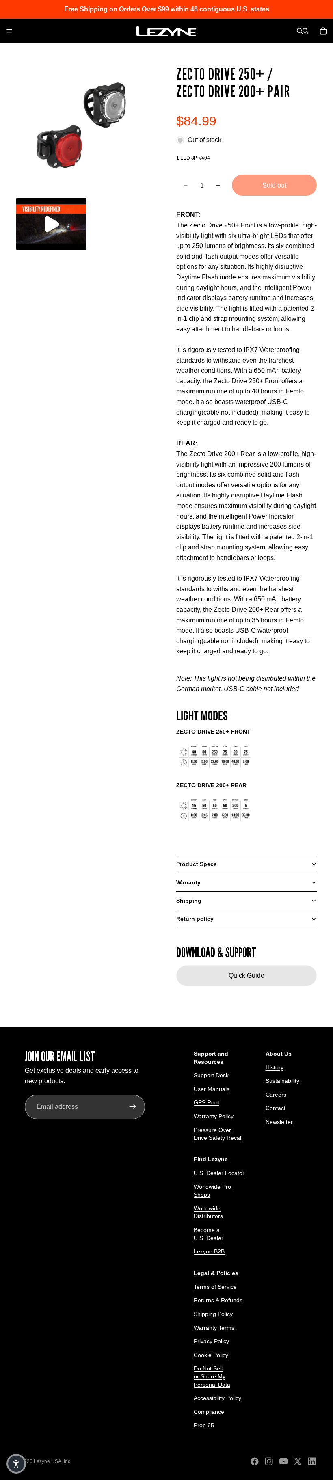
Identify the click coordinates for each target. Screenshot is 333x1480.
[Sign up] (132, 1107)
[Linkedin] (312, 1461)
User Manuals (211, 1089)
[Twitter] (298, 1461)
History (274, 1067)
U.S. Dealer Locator (219, 1173)
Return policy (195, 919)
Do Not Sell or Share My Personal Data (212, 1376)
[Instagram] (269, 1461)
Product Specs (196, 864)
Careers (276, 1094)
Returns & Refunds (218, 1300)
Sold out (274, 185)
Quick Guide (246, 975)
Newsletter (279, 1122)
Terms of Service (215, 1286)
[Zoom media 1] (86, 127)
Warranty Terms (214, 1327)
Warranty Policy (214, 1116)
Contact (275, 1108)
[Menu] (9, 31)
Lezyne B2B (209, 1252)
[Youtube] (283, 1461)
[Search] (300, 31)
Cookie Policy (211, 1355)
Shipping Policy (213, 1314)
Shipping (188, 900)
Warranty (188, 882)
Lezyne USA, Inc (52, 1461)
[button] (16, 1464)
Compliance (209, 1412)
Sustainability (282, 1081)
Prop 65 (204, 1425)
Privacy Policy (211, 1341)
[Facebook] (254, 1461)
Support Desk (211, 1075)
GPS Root (206, 1103)
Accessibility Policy (217, 1398)
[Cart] (323, 31)
